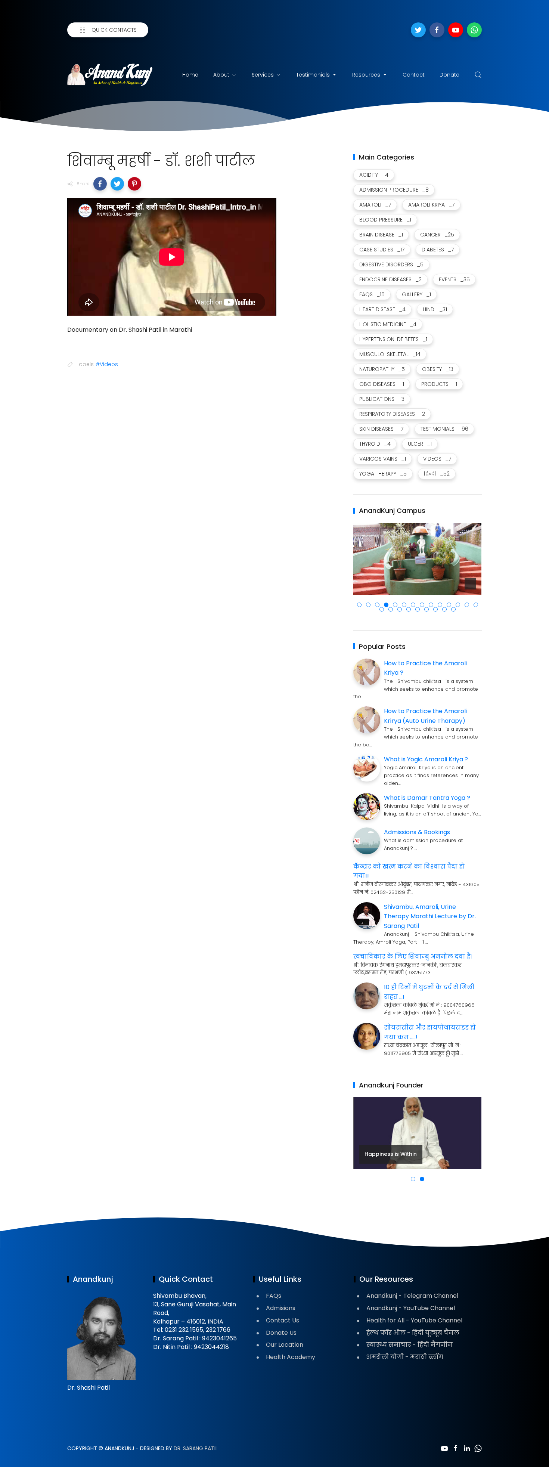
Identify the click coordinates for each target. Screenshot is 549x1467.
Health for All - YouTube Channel (414, 1320)
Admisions (280, 1308)
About (221, 74)
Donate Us (281, 1332)
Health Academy (290, 1357)
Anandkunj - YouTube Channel (410, 1308)
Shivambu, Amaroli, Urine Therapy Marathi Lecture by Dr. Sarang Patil (430, 916)
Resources (366, 74)
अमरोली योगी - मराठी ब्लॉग (404, 1357)
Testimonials (313, 74)
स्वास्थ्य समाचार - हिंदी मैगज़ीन (409, 1344)
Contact (414, 74)
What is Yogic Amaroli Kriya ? (426, 759)
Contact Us (282, 1320)
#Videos (107, 364)
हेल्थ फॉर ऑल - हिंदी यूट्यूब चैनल (412, 1332)
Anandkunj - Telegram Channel (412, 1295)
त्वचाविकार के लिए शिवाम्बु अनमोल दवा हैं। (412, 956)
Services (263, 74)
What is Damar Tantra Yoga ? (427, 797)
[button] (100, 184)
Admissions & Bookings (417, 832)
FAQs (273, 1295)
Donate (449, 74)
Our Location (284, 1344)
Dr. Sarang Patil (196, 1448)
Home (190, 74)
